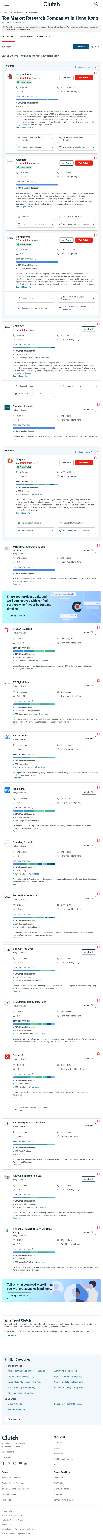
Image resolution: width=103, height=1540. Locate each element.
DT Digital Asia (21, 682)
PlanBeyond (23, 236)
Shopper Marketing (16, 1409)
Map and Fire (23, 74)
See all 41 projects (23, 127)
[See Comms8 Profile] (7, 1057)
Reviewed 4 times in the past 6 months (33, 138)
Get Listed (58, 1477)
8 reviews (35, 163)
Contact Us (7, 1457)
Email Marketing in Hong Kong (21, 1387)
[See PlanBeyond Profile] (10, 238)
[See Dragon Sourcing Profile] (7, 630)
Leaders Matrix (26, 36)
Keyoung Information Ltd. (27, 1175)
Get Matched (82, 47)
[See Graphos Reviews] (25, 463)
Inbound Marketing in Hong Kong (69, 1387)
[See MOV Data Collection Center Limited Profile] (7, 548)
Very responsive (28, 530)
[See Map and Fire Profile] (10, 76)
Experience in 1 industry (72, 386)
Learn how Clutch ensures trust (18, 30)
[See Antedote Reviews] (25, 163)
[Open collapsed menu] (7, 4)
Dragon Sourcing (22, 628)
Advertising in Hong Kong (65, 1371)
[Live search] (96, 4)
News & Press (60, 1453)
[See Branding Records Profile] (7, 843)
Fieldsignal (19, 788)
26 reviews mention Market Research (73, 298)
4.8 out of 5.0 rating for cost (33, 224)
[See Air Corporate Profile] (7, 737)
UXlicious (18, 325)
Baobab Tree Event (23, 948)
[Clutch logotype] (51, 4)
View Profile (66, 78)
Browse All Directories (11, 1477)
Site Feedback (8, 1452)
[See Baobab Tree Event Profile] (7, 950)
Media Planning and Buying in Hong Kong (26, 1371)
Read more (17, 439)
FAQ (55, 1464)
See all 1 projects (20, 376)
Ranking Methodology (63, 1459)
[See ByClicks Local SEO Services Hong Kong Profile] (7, 1230)
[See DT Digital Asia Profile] (7, 684)
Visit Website (84, 78)
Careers (57, 1448)
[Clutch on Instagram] (14, 1463)
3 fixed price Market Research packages (74, 308)
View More (12, 1419)
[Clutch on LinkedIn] (26, 1463)
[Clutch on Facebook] (3, 1463)
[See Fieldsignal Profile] (7, 790)
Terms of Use (7, 1525)
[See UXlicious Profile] (7, 327)
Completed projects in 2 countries (35, 308)
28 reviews (35, 240)
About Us (58, 1442)
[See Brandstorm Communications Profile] (7, 1003)
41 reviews (35, 78)
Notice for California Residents (13, 1520)
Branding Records (23, 842)
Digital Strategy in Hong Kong (21, 1376)
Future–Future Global (25, 895)
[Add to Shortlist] (95, 73)
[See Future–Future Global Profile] (7, 897)
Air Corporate (20, 735)
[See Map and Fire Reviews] (25, 78)
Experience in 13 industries (31, 147)
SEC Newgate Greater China (29, 1122)
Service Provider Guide (64, 1500)
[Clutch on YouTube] (20, 1463)
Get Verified (59, 1483)
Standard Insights (23, 406)
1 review (31, 330)
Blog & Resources (9, 1494)
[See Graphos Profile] (10, 461)
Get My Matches (17, 616)
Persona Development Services (68, 1404)
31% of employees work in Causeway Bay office (33, 1109)
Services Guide (43, 36)
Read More (12, 1335)
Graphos (20, 459)
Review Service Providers (13, 1483)
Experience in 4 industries (72, 217)
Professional (27, 217)
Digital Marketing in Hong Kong (68, 1376)
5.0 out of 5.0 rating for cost (30, 394)
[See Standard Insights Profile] (7, 407)
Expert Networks (15, 1404)
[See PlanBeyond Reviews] (25, 240)
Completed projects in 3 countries (76, 224)
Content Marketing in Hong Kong (68, 1382)
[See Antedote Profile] (10, 161)
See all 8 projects (23, 207)
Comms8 (18, 1055)
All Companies (8, 36)
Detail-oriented (27, 298)
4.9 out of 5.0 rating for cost (74, 147)
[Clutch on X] (9, 1463)
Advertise (58, 1494)
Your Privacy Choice (9, 1515)
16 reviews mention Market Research (73, 138)
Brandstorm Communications (29, 1001)
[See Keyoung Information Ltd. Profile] (7, 1177)
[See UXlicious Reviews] (22, 330)
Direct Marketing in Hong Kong (21, 1393)
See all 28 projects (23, 287)
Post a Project (8, 1500)
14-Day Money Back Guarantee (15, 1489)
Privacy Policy (7, 1511)
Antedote (21, 159)
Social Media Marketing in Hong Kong (24, 1382)
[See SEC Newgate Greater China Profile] (7, 1124)
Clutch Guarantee (61, 1489)
